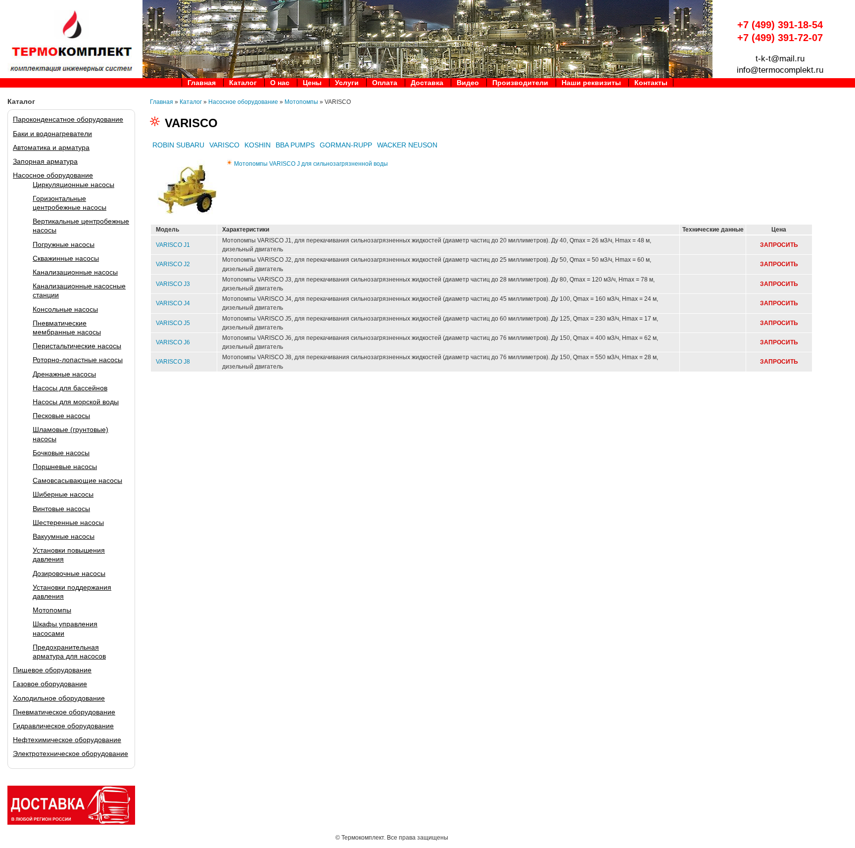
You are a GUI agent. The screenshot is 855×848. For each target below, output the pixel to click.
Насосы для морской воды (76, 402)
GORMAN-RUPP (346, 145)
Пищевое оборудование (52, 670)
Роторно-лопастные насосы (78, 360)
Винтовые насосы (61, 509)
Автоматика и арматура (51, 147)
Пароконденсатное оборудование (68, 119)
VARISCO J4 (173, 303)
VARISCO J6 (173, 342)
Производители (520, 83)
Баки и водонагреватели (52, 134)
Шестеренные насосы (68, 522)
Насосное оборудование (53, 175)
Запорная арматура (45, 161)
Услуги (347, 83)
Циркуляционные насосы (73, 184)
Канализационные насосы (75, 272)
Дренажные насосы (64, 374)
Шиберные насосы (63, 494)
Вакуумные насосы (64, 536)
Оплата (384, 83)
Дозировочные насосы (69, 573)
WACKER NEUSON (407, 145)
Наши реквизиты (591, 83)
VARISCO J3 (173, 284)
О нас (279, 83)
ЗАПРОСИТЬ (779, 244)
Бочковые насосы (61, 453)
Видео (468, 83)
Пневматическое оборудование (64, 712)
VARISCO (224, 145)
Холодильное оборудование (59, 698)
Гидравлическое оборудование (63, 726)
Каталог (243, 83)
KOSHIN (257, 145)
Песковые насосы (61, 416)
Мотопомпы (52, 610)
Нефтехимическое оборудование (67, 740)
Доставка (427, 83)
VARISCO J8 (173, 361)
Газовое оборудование (50, 684)
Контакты (650, 83)
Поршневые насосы (65, 467)
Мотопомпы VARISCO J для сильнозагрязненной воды (311, 163)
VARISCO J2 (173, 264)
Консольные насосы (65, 309)
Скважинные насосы (66, 258)
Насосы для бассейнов (70, 388)
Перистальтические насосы (77, 346)
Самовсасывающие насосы (77, 480)
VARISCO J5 (173, 323)
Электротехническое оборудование (70, 753)
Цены (312, 83)
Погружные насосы (64, 244)
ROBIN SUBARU (178, 145)
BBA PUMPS (295, 145)
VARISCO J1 (173, 244)
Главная (202, 83)
